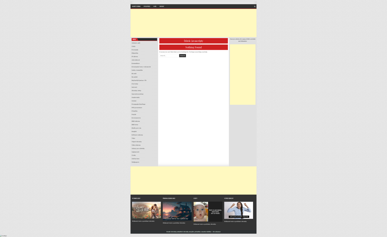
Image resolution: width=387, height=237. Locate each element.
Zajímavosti (135, 152)
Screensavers (136, 118)
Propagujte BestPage (138, 104)
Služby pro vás (136, 128)
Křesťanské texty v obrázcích (141, 67)
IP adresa (135, 56)
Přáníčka (134, 111)
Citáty (133, 46)
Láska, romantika (137, 70)
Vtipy (133, 138)
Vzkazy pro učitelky (138, 148)
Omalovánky (136, 97)
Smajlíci (134, 131)
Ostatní (134, 101)
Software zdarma (137, 135)
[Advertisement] (193, 23)
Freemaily (135, 50)
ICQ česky (135, 84)
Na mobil (134, 77)
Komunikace (136, 63)
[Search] (254, 6)
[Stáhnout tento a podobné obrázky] (146, 218)
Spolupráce (147, 6)
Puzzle (134, 114)
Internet (134, 87)
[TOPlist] (3, 236)
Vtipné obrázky (137, 141)
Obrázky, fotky (136, 90)
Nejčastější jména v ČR (139, 80)
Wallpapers (135, 162)
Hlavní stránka (136, 6)
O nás (154, 6)
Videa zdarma (136, 145)
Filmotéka (135, 53)
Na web (134, 73)
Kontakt (162, 6)
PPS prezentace (137, 107)
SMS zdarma (136, 121)
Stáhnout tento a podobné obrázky (143, 221)
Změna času (135, 158)
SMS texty (135, 124)
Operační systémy (138, 94)
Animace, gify (136, 43)
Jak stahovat (136, 60)
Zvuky (134, 155)
